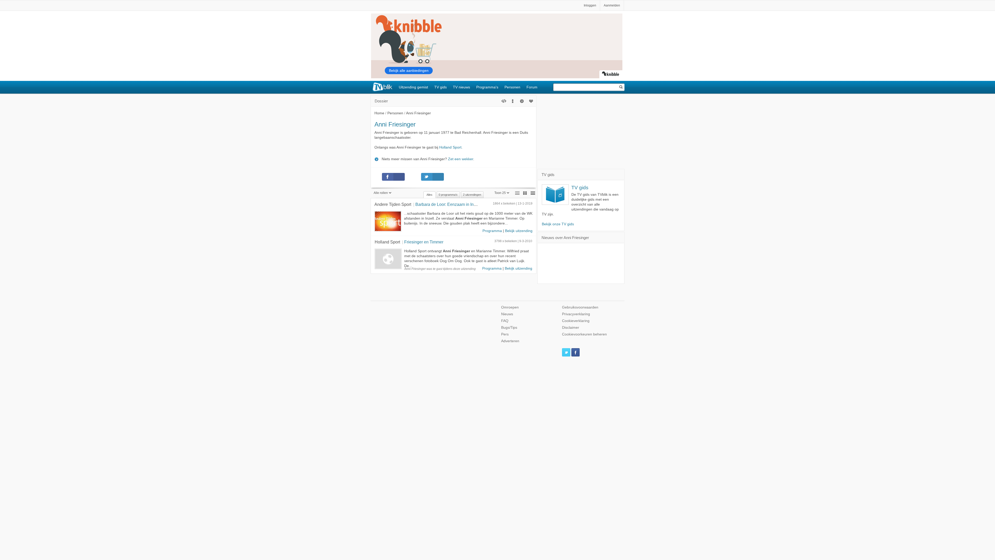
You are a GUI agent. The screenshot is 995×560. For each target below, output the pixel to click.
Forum (532, 87)
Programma (492, 231)
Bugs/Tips (509, 328)
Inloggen (590, 5)
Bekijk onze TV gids (558, 224)
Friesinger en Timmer (423, 242)
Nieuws (507, 314)
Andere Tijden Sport (392, 204)
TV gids (440, 87)
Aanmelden (612, 5)
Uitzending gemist (413, 87)
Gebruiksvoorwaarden (580, 307)
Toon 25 (500, 193)
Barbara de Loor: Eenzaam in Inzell (447, 204)
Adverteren (510, 341)
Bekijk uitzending (518, 231)
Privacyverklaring (576, 314)
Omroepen (510, 307)
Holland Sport (450, 147)
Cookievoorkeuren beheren (584, 334)
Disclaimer (570, 328)
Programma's (487, 87)
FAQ (504, 321)
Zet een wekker (460, 159)
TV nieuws (461, 87)
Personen (512, 87)
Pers (505, 334)
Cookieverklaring (575, 321)
